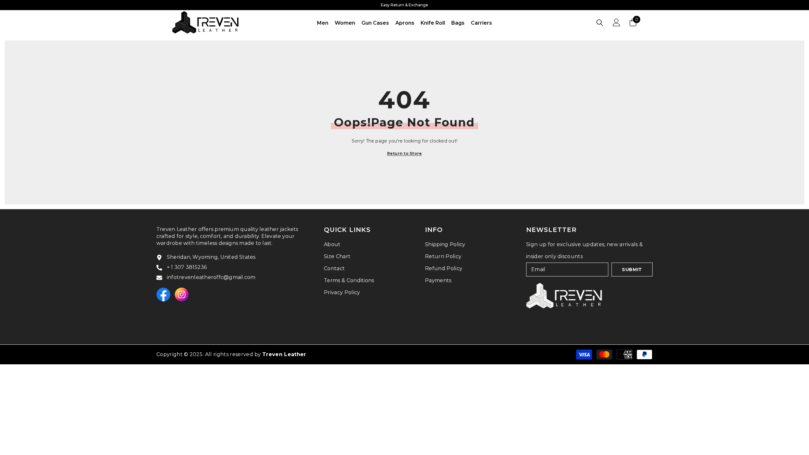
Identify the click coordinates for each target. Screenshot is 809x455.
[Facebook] (163, 294)
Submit (632, 269)
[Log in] (616, 22)
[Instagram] (182, 294)
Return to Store (404, 153)
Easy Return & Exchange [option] (404, 5)
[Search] (600, 22)
